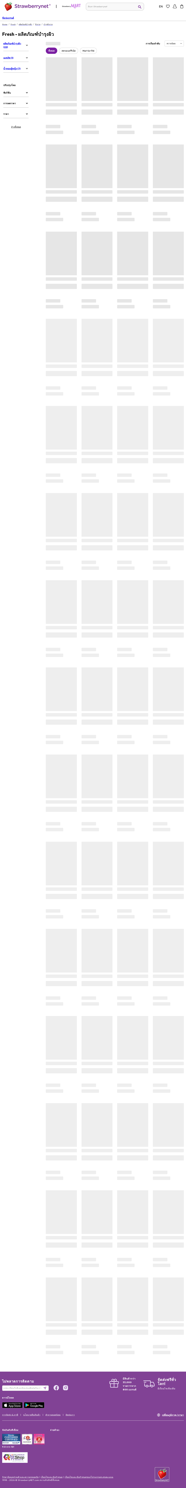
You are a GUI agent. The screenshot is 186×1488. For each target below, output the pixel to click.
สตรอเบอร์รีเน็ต (69, 50)
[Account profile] (175, 6)
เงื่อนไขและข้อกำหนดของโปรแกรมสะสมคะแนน (89, 1477)
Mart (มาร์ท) (88, 50)
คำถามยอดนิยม (53, 1415)
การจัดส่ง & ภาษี (10, 1415)
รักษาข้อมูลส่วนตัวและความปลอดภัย (20, 1477)
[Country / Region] (161, 6)
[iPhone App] (13, 1407)
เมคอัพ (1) (8, 57)
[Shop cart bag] (182, 6)
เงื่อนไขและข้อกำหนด (52, 1477)
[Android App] (35, 1407)
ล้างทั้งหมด (16, 127)
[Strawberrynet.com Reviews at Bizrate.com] (11, 1443)
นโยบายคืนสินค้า (31, 1415)
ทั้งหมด (51, 50)
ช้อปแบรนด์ (8, 17)
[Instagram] (65, 1388)
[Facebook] (56, 1388)
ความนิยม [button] (171, 43)
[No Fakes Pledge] (39, 1442)
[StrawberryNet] (26, 6)
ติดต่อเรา (70, 1415)
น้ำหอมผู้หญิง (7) (11, 68)
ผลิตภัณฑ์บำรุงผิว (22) (12, 45)
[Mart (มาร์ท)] (71, 7)
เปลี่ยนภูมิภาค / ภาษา (173, 1415)
